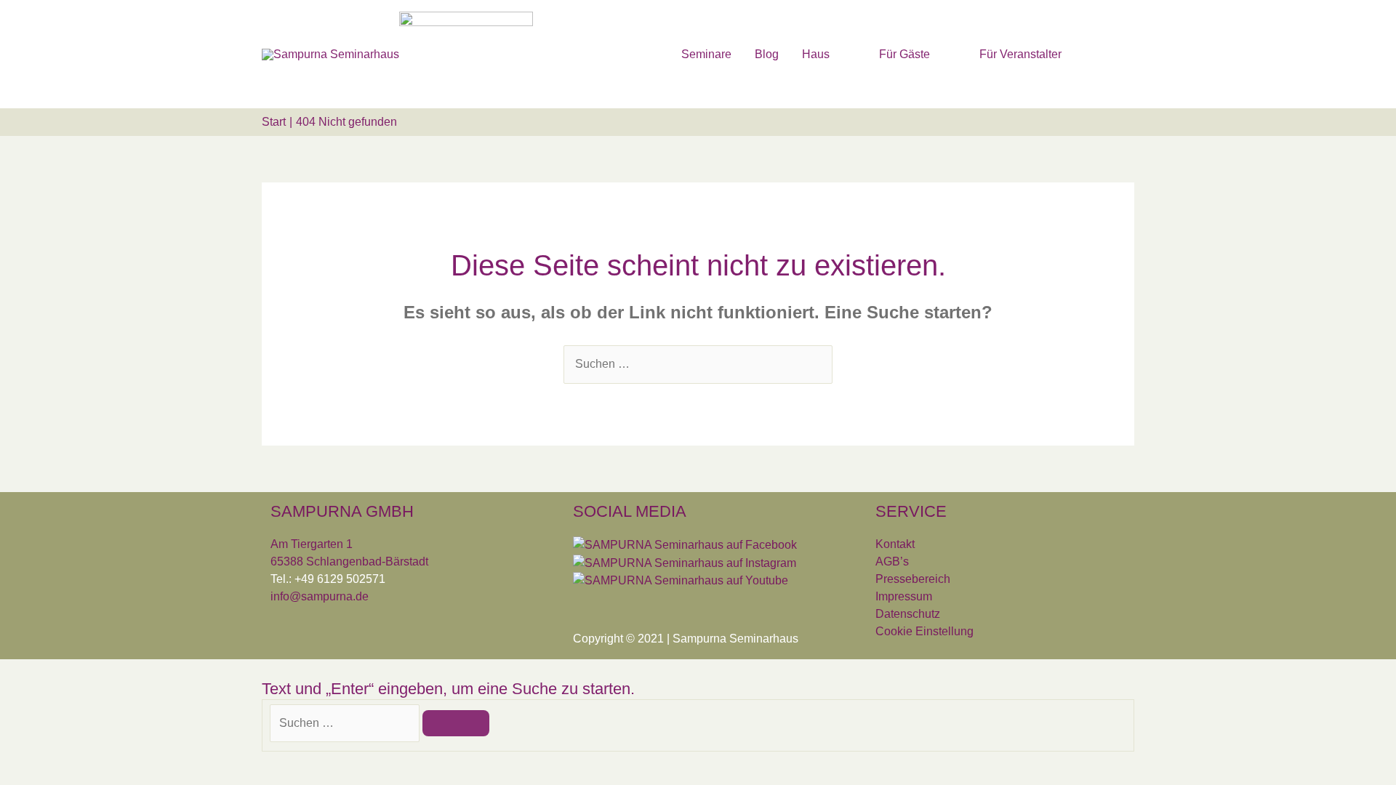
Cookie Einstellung (924, 631)
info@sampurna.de (319, 596)
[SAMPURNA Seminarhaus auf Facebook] (685, 544)
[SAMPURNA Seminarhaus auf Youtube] (680, 580)
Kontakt (895, 544)
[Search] (455, 723)
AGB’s (892, 561)
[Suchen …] (346, 723)
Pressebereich (912, 579)
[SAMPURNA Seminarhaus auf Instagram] (684, 562)
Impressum (903, 596)
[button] (1117, 53)
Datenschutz (907, 614)
